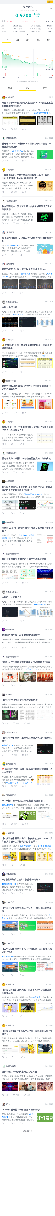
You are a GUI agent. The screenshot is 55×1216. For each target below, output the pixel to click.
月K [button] (48, 40)
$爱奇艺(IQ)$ (17, 151)
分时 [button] (6, 40)
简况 (45, 88)
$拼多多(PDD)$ (44, 846)
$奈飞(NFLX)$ (12, 245)
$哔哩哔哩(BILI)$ (9, 884)
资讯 (10, 88)
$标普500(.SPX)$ (41, 113)
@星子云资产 (25, 846)
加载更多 (26, 1130)
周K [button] (38, 40)
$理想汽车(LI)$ (12, 782)
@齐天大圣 (36, 997)
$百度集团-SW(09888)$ (33, 494)
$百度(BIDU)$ (19, 314)
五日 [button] (17, 40)
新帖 (27, 88)
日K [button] (27, 40)
